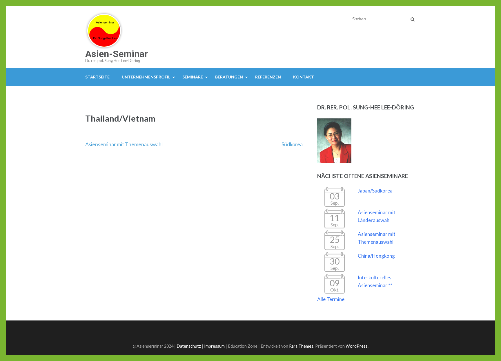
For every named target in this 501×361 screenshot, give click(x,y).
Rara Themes (301, 346)
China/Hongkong (376, 256)
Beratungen (229, 76)
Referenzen (268, 76)
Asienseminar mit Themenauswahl (124, 144)
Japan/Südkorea (375, 191)
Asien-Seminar (116, 53)
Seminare (192, 76)
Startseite (97, 76)
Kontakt (303, 76)
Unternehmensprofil (146, 76)
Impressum (214, 346)
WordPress (357, 346)
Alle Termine (330, 299)
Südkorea (292, 144)
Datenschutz (189, 346)
